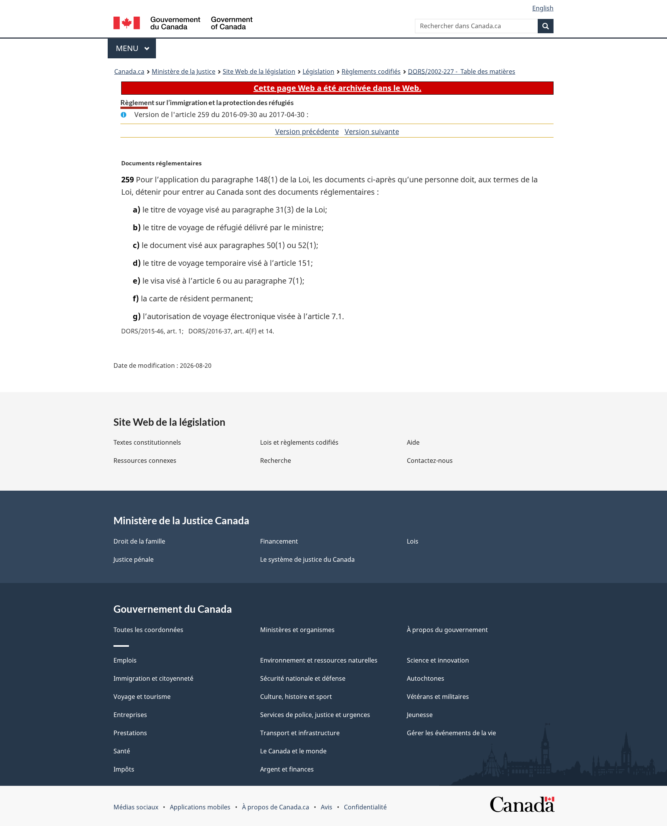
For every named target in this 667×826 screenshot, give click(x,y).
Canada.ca (129, 71)
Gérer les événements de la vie (451, 733)
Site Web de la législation (259, 71)
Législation (318, 71)
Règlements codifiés (371, 71)
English (543, 8)
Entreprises (130, 714)
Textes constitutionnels (147, 442)
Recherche (275, 460)
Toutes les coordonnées (148, 629)
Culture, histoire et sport (296, 696)
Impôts (123, 769)
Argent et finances (287, 769)
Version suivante (372, 131)
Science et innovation (438, 660)
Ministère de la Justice (183, 71)
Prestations (130, 733)
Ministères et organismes (297, 629)
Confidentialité (365, 807)
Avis (326, 807)
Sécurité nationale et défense (302, 678)
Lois (412, 541)
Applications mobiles (200, 807)
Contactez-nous (430, 460)
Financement (279, 541)
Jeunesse (420, 714)
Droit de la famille (139, 541)
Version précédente (307, 131)
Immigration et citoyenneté (153, 678)
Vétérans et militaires (438, 696)
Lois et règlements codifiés (299, 442)
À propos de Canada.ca (275, 807)
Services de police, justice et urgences (315, 714)
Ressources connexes (144, 460)
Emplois (125, 660)
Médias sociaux (135, 807)
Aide (413, 442)
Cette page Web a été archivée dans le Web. (338, 88)
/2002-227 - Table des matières (461, 71)
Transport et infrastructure (300, 733)
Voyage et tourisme (142, 696)
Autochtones (425, 678)
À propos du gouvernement (447, 629)
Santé (121, 751)
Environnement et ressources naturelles (319, 660)
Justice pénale (133, 559)
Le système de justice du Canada (307, 559)
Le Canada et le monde (293, 751)
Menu (136, 48)
